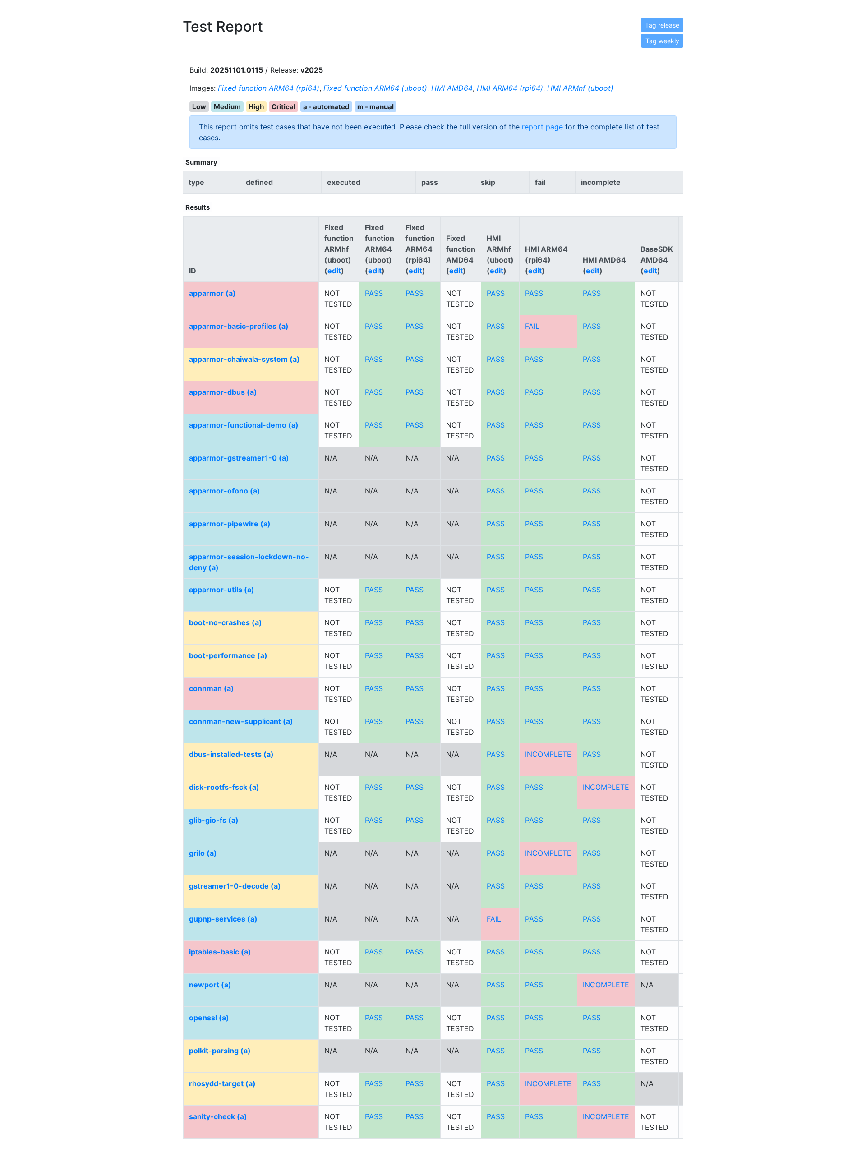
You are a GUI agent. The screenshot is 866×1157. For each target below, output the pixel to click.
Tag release (662, 25)
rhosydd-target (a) (222, 1083)
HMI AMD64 (452, 87)
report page (542, 126)
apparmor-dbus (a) (223, 391)
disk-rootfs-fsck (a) (224, 787)
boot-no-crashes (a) (225, 622)
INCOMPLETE (548, 754)
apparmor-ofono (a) (224, 490)
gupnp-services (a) (223, 918)
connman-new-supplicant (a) (241, 721)
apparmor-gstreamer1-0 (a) (239, 457)
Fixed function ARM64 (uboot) (375, 87)
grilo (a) (203, 852)
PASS (374, 293)
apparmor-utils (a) (221, 589)
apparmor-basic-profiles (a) (239, 326)
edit (334, 270)
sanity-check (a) (218, 1116)
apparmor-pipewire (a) (230, 523)
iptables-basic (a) (220, 951)
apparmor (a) (212, 293)
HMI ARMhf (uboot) (580, 87)
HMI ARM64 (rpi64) (510, 87)
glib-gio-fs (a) (214, 820)
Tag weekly (662, 41)
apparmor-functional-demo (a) (244, 424)
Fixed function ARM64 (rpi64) (268, 87)
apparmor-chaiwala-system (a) (244, 359)
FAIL (532, 326)
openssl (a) (209, 1017)
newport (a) (210, 984)
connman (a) (211, 688)
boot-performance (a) (228, 655)
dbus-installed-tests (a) (231, 754)
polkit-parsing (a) (220, 1050)
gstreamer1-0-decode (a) (235, 885)
